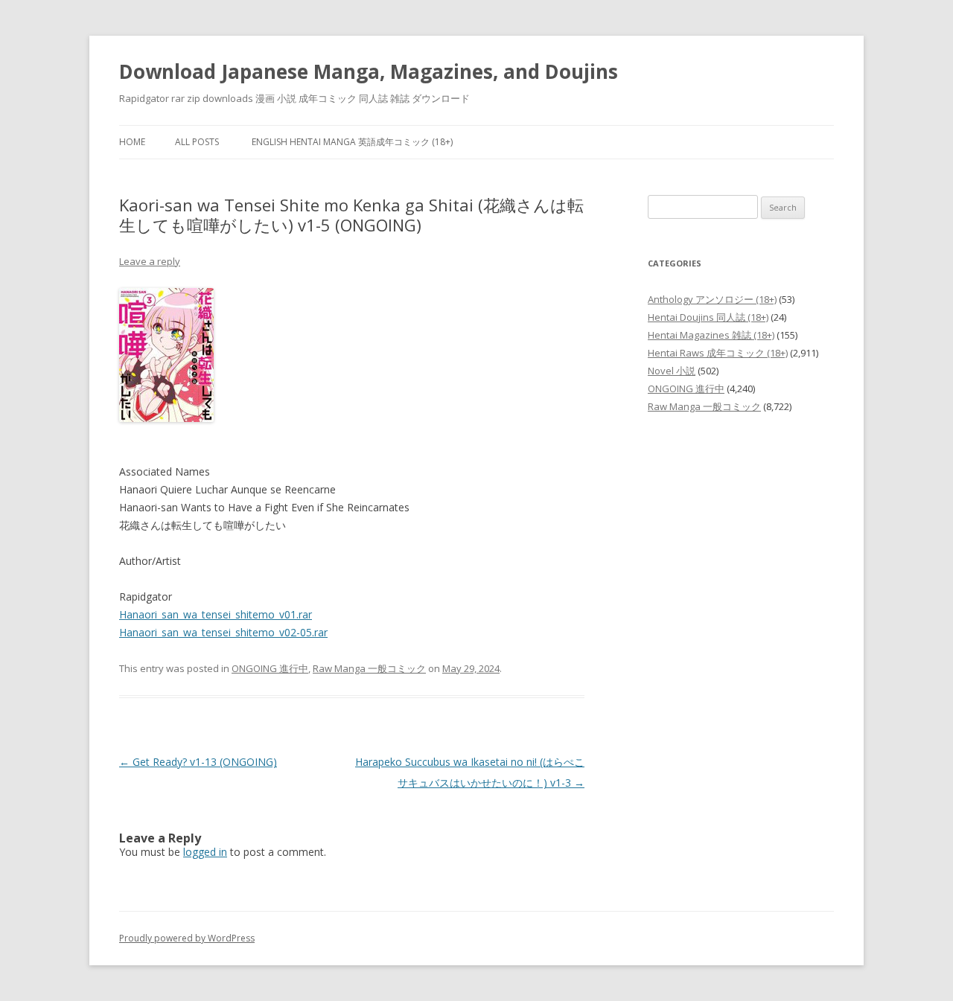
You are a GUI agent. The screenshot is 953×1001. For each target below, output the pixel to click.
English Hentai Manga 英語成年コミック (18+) (352, 141)
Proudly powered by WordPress (187, 938)
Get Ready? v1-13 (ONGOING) (198, 762)
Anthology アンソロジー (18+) (712, 299)
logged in (205, 852)
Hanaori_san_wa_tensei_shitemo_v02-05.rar (223, 632)
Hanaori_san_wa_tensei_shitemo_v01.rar (215, 614)
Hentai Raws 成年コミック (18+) (718, 352)
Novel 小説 (671, 370)
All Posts (197, 141)
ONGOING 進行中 (270, 668)
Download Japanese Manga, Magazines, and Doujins (368, 71)
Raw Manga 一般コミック (369, 668)
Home (132, 141)
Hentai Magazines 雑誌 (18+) (711, 335)
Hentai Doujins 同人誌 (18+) (708, 317)
